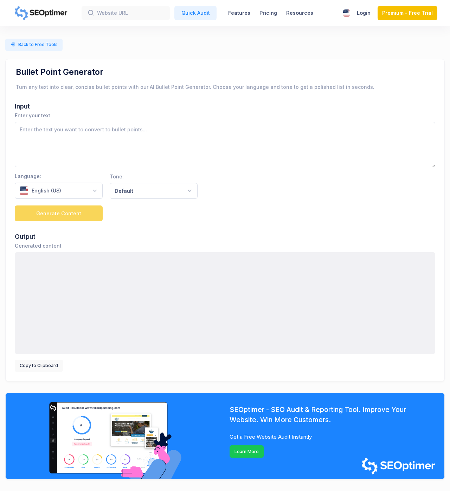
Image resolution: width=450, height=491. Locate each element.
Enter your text (32, 115)
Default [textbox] (124, 191)
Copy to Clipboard (39, 365)
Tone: (117, 176)
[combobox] (59, 191)
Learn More (246, 451)
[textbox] (54, 190)
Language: (28, 176)
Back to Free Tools (38, 44)
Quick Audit (195, 13)
